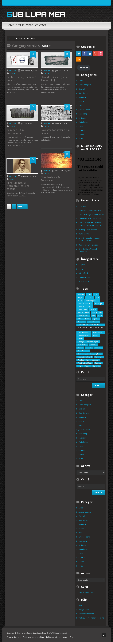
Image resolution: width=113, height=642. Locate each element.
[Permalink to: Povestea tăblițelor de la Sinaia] (56, 113)
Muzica (95, 336)
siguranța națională (85, 357)
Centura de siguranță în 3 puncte (22, 78)
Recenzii (82, 130)
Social (81, 139)
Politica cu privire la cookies (57, 637)
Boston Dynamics (92, 300)
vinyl (79, 366)
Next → (22, 206)
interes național (83, 319)
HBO (100, 316)
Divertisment (83, 93)
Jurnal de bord (84, 110)
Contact (40, 25)
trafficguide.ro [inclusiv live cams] (91, 618)
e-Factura (82, 206)
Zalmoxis (96, 366)
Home (10, 25)
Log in (81, 269)
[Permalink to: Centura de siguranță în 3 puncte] (22, 60)
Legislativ (82, 118)
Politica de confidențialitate (33, 637)
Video (29, 25)
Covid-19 (81, 307)
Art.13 (80, 300)
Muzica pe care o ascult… (88, 230)
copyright (98, 303)
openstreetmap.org (86, 614)
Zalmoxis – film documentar (16, 131)
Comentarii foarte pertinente (90, 218)
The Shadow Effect (85, 363)
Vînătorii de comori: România (90, 210)
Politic (81, 126)
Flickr (81, 605)
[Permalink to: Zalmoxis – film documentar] (22, 113)
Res (71, 637)
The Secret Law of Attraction (88, 360)
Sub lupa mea (36, 14)
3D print (81, 294)
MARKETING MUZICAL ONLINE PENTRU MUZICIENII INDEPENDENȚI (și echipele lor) (90, 325)
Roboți (81, 134)
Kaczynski (81, 322)
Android (89, 297)
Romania (98, 348)
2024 (96, 294)
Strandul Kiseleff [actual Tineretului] (55, 78)
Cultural (82, 89)
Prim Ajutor (82, 345)
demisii (93, 310)
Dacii (89, 307)
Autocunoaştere (85, 85)
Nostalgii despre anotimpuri (88, 342)
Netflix (80, 339)
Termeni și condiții (14, 637)
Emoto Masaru (83, 316)
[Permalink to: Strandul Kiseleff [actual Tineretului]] (56, 60)
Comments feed (85, 277)
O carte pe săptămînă (87, 592)
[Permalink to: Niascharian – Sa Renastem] (56, 160)
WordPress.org (84, 281)
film (93, 316)
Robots (80, 348)
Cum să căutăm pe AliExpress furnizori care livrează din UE (90, 224)
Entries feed (83, 273)
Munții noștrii (84, 234)
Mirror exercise (83, 336)
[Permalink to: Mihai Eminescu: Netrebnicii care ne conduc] (22, 166)
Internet (82, 101)
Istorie (12, 73)
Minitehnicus (83, 122)
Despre (20, 25)
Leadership (83, 114)
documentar (97, 313)
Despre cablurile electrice (89, 245)
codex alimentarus (85, 303)
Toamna (98, 363)
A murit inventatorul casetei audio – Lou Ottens (89, 239)
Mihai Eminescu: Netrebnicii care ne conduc (18, 185)
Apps (81, 80)
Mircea (12, 70)
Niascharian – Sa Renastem (50, 179)
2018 (89, 294)
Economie (82, 97)
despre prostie (83, 313)
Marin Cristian (94, 322)
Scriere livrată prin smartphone (89, 354)
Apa (97, 297)
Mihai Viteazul (98, 333)
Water (87, 366)
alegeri (80, 297)
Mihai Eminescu (83, 333)
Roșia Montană (83, 351)
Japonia (95, 319)
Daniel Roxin (82, 310)
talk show (98, 357)
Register (82, 265)
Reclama (93, 345)
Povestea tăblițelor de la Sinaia (55, 131)
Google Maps (84, 609)
